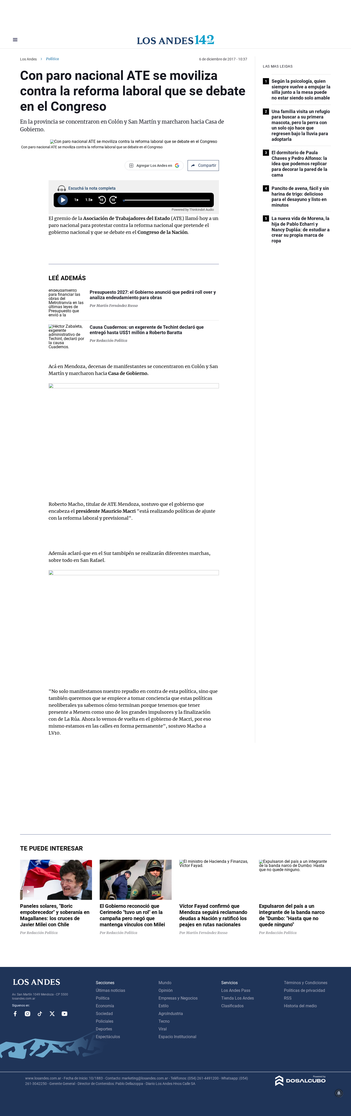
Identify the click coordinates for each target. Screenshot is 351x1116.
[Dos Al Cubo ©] (300, 1084)
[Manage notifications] (339, 1093)
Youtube (64, 1014)
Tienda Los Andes (237, 998)
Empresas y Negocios (178, 998)
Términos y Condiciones (305, 982)
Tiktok (40, 1014)
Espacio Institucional (177, 1036)
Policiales (104, 1021)
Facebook (15, 1014)
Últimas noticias (110, 990)
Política (52, 59)
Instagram (27, 1014)
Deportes (104, 1029)
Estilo (164, 1005)
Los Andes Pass (235, 990)
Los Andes (28, 59)
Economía (105, 1005)
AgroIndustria (171, 1013)
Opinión (166, 990)
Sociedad (104, 1013)
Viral (163, 1029)
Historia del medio (300, 1005)
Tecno (164, 1021)
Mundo (165, 982)
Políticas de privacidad (304, 990)
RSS (288, 998)
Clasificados (232, 1005)
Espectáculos (108, 1036)
